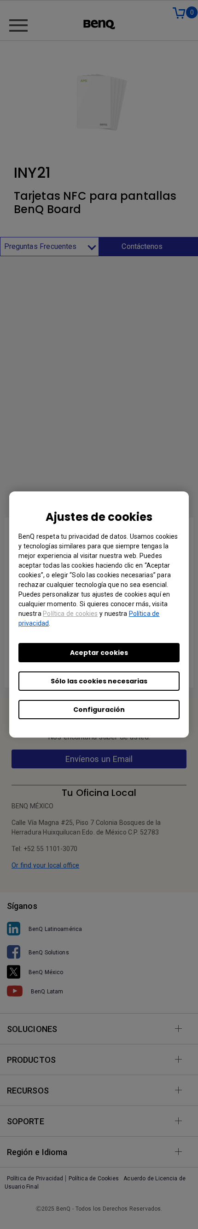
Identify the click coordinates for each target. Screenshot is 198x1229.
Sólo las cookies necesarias (99, 681)
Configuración (99, 709)
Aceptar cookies (99, 652)
